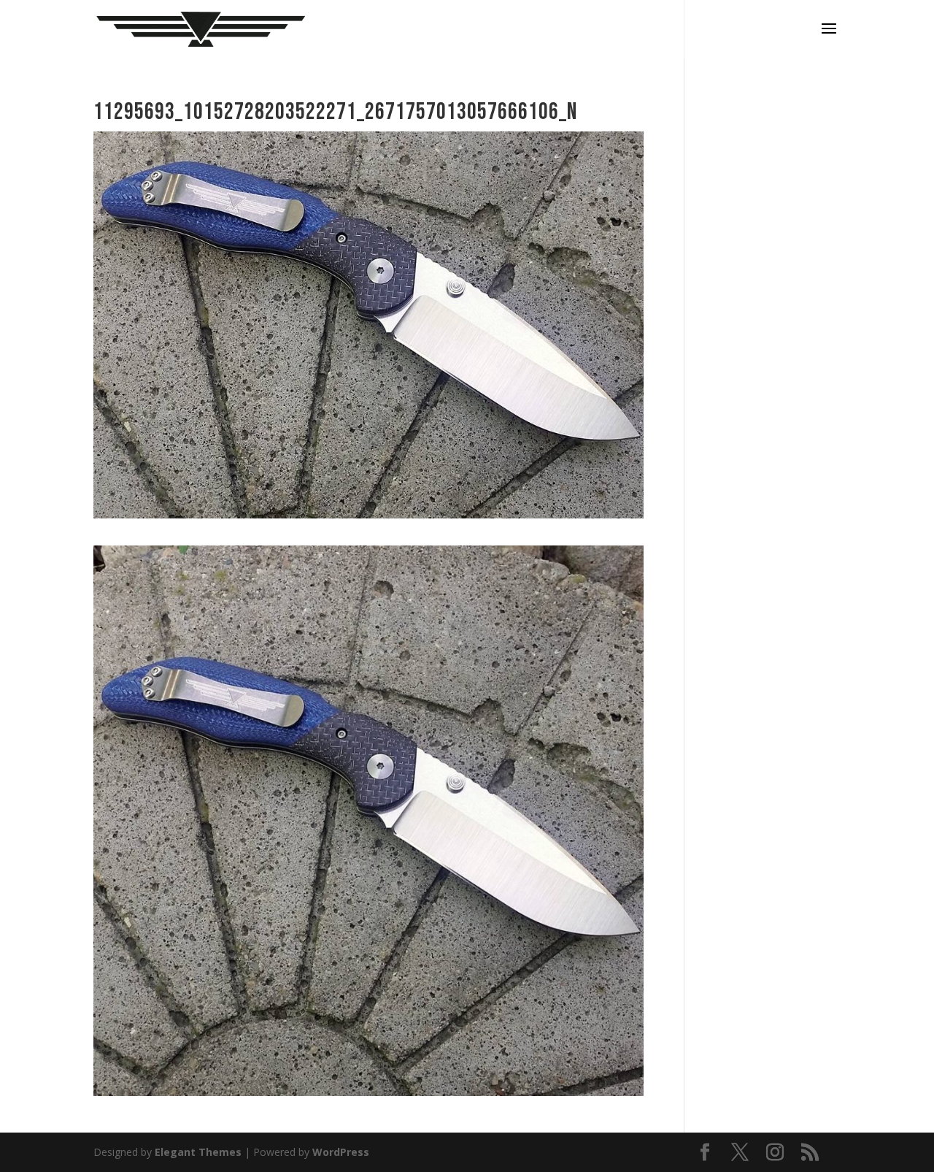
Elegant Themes (198, 1152)
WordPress (340, 1152)
